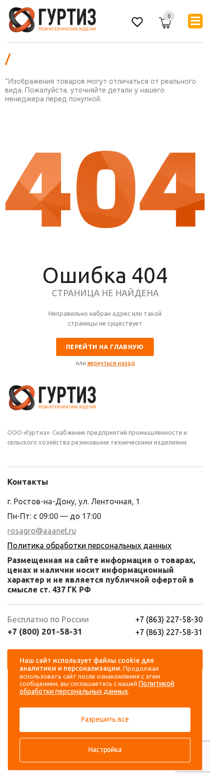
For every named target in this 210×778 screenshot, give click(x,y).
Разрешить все (104, 719)
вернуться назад (111, 363)
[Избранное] (137, 23)
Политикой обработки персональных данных (97, 687)
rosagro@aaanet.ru (41, 530)
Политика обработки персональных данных (89, 545)
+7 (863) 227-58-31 (169, 632)
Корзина (160, 20)
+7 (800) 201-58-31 (45, 631)
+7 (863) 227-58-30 (169, 619)
